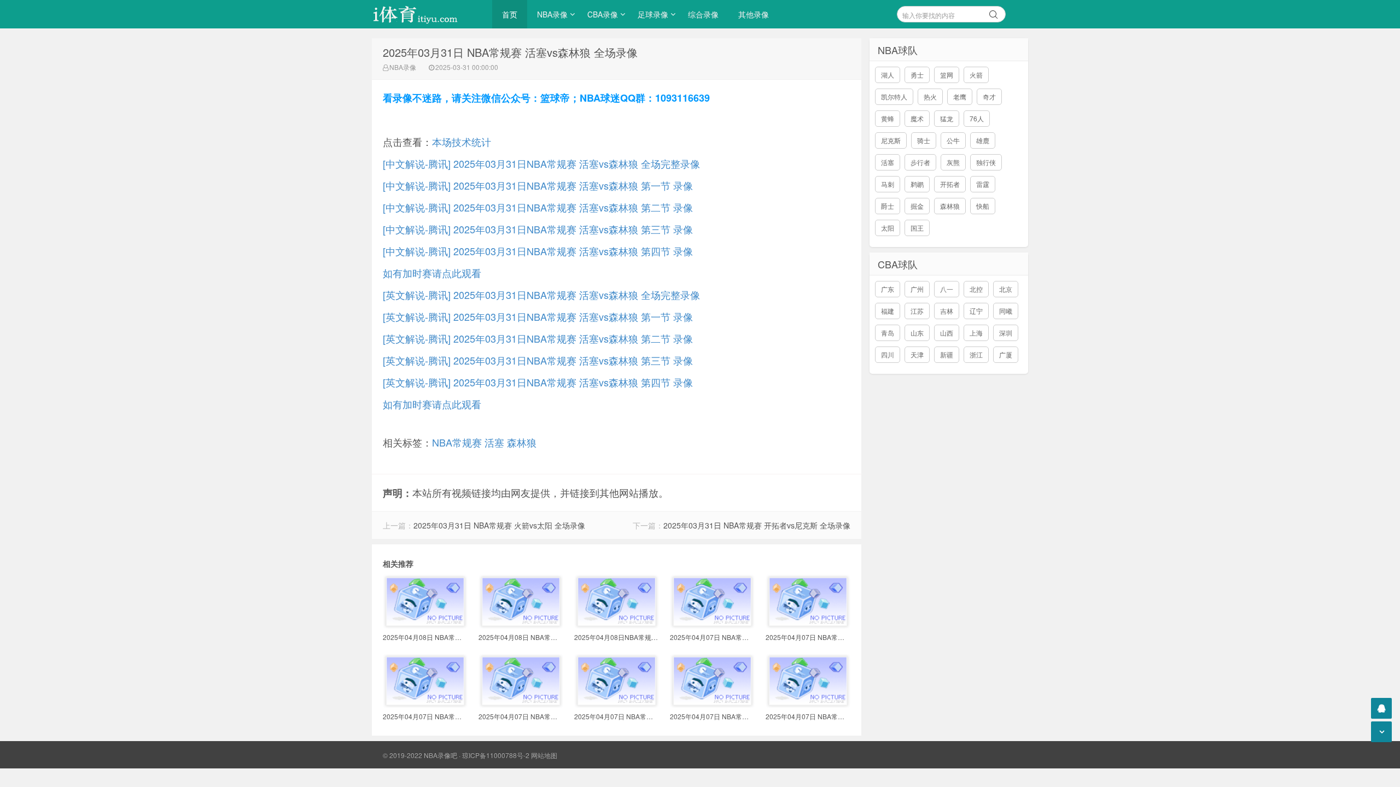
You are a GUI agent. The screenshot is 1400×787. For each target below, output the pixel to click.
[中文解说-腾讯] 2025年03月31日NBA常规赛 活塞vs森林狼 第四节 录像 (538, 251)
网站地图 (544, 755)
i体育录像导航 (426, 14)
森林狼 (521, 442)
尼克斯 (891, 140)
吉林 (946, 310)
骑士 (923, 140)
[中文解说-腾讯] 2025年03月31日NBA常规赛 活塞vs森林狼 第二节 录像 (538, 207)
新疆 (946, 354)
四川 (887, 354)
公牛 (953, 140)
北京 (1005, 288)
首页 (509, 14)
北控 (976, 288)
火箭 (976, 74)
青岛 (887, 332)
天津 (917, 354)
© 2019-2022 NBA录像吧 (420, 755)
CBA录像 (602, 14)
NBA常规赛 (457, 442)
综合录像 (703, 14)
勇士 (917, 74)
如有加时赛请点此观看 (432, 273)
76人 (977, 118)
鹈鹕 (917, 184)
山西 (946, 332)
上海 (976, 332)
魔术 (917, 118)
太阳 (887, 227)
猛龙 (946, 118)
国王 (917, 227)
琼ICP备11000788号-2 (495, 755)
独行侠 (986, 162)
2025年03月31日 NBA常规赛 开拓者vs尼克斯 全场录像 (756, 525)
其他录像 (753, 14)
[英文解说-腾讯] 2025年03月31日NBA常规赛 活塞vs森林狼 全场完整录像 (541, 294)
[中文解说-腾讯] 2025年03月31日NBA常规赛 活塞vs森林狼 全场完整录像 (541, 163)
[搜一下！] (993, 13)
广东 (887, 288)
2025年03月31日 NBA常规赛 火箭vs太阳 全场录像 (499, 525)
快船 (982, 205)
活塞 (494, 442)
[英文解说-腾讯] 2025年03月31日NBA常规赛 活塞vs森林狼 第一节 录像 (538, 316)
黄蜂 (887, 118)
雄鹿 (982, 140)
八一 (946, 288)
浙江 (976, 354)
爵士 (887, 205)
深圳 (1005, 332)
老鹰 (959, 96)
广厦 (1005, 354)
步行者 (920, 162)
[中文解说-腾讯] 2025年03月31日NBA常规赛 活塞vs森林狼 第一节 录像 (538, 185)
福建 (887, 310)
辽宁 (976, 310)
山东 (917, 332)
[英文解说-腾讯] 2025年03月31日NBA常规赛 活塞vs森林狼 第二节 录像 (538, 338)
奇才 (989, 96)
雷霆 (982, 184)
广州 (917, 288)
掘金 (917, 205)
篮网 (946, 74)
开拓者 (950, 184)
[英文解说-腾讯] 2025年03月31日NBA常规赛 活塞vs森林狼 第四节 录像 (538, 382)
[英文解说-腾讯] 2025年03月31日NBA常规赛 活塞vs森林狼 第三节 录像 (538, 360)
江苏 (917, 310)
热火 (930, 96)
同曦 (1005, 310)
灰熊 (953, 162)
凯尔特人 (894, 96)
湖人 (887, 74)
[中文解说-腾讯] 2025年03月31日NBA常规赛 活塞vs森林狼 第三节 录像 (538, 229)
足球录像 (653, 14)
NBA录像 (552, 14)
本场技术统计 (461, 141)
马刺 (887, 184)
